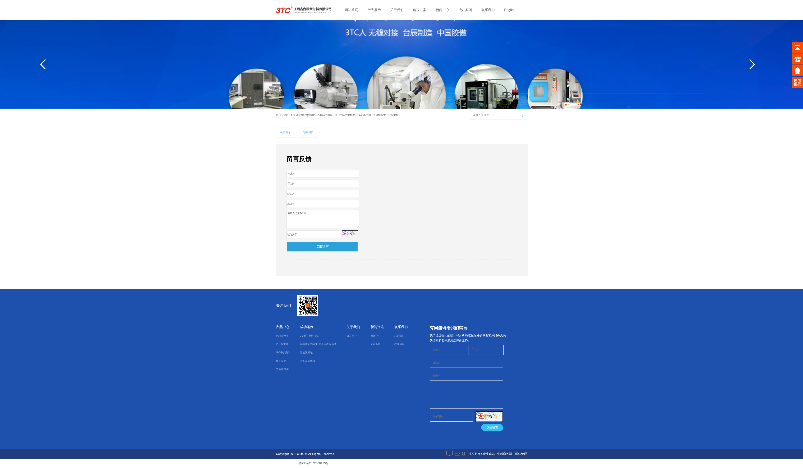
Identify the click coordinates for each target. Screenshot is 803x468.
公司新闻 (376, 344)
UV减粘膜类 (283, 352)
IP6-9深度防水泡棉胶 (303, 114)
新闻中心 (442, 10)
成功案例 (465, 10)
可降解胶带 (379, 114)
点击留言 (322, 246)
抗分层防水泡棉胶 (345, 114)
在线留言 (399, 344)
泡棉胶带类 (282, 335)
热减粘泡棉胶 (324, 114)
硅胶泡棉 (393, 114)
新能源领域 (306, 352)
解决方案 (419, 10)
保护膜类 (281, 360)
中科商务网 (504, 453)
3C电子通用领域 (309, 335)
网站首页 (351, 10)
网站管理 (521, 453)
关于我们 (397, 10)
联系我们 (488, 10)
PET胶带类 (282, 344)
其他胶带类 (282, 369)
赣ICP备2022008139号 (313, 463)
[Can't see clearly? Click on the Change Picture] (350, 233)
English (509, 10)
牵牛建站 (489, 453)
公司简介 (285, 132)
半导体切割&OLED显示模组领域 (318, 344)
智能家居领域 (307, 360)
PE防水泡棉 (364, 114)
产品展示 (374, 10)
